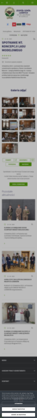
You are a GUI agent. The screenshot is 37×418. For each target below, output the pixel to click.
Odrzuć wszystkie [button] (18, 409)
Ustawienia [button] (18, 403)
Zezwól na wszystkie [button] (18, 415)
